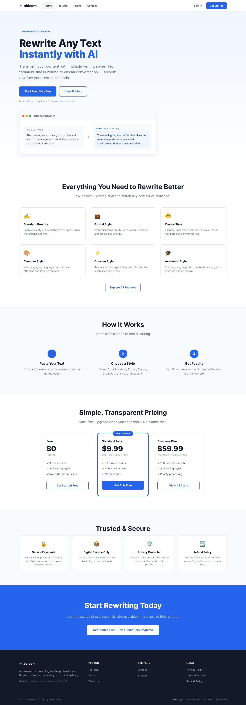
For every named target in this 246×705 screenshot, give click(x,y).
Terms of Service (196, 675)
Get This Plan (123, 485)
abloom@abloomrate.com (186, 699)
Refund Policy (194, 681)
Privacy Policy (194, 669)
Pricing (77, 5)
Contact (92, 5)
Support (142, 675)
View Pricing (73, 91)
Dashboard (94, 681)
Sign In (198, 5)
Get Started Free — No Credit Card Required (123, 630)
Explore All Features (123, 287)
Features (62, 5)
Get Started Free (68, 485)
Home (48, 5)
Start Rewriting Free (37, 91)
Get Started (216, 5)
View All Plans (178, 485)
